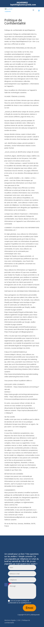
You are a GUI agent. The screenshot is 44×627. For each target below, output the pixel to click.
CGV (18, 620)
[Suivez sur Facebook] (6, 584)
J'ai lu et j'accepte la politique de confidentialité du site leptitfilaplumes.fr (19, 602)
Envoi (29, 608)
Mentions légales (10, 620)
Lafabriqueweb (35, 615)
